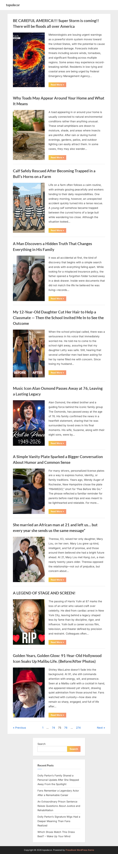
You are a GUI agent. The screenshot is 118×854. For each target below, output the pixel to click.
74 (53, 727)
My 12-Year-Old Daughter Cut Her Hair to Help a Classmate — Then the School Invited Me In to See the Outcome (58, 318)
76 (65, 727)
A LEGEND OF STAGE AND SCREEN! (44, 593)
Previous (20, 727)
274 (78, 727)
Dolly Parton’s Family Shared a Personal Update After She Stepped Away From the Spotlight (58, 780)
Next (100, 727)
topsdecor (13, 5)
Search (41, 743)
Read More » (58, 85)
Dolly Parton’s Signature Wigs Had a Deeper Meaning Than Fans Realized (58, 821)
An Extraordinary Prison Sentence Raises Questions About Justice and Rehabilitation (58, 806)
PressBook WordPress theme (80, 850)
